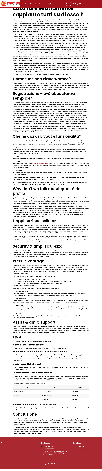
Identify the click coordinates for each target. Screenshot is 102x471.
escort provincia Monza (40, 163)
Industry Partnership (51, 4)
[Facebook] (3, 455)
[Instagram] (13, 455)
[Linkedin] (8, 455)
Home (26, 4)
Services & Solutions (36, 4)
